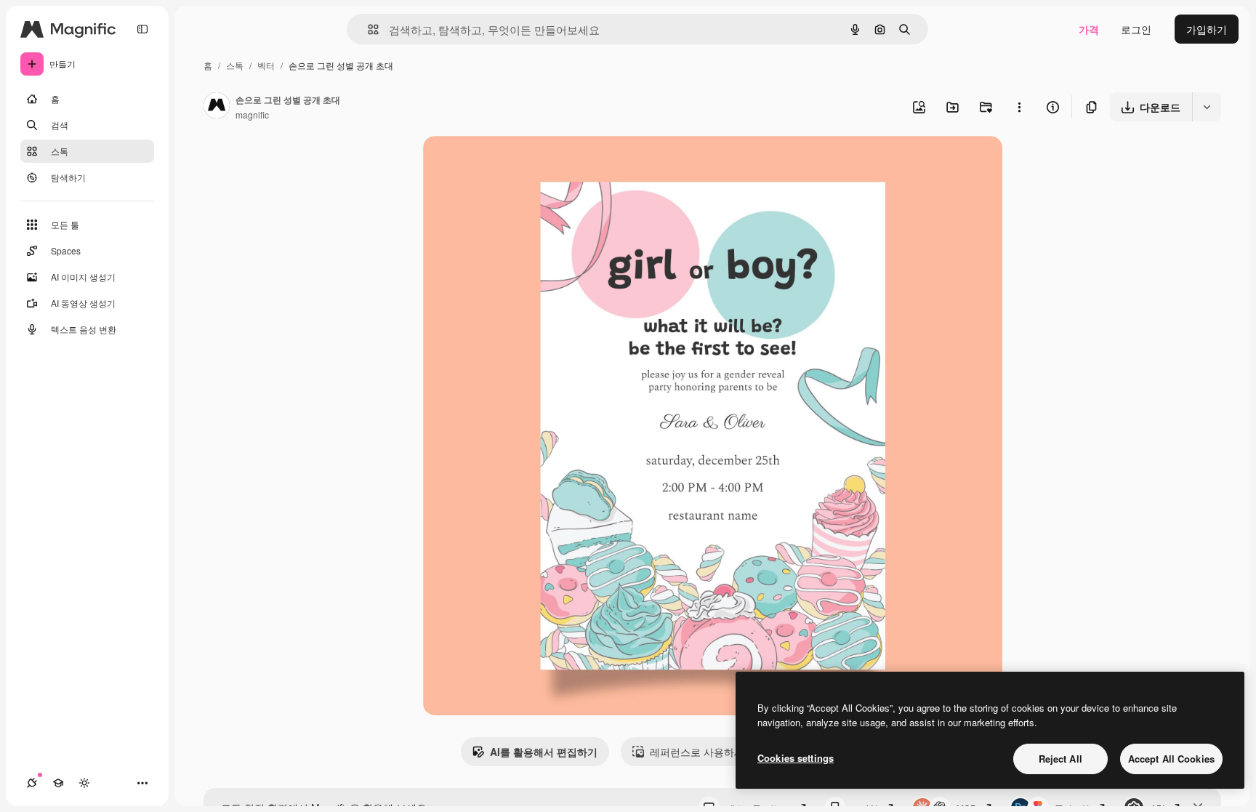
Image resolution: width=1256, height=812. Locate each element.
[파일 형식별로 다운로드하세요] (1206, 106)
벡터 (266, 65)
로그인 (1136, 29)
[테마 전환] (84, 783)
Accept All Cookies (1171, 758)
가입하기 (1206, 29)
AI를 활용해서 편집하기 (543, 751)
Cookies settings (795, 758)
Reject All (1060, 758)
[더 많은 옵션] (1019, 106)
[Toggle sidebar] (142, 29)
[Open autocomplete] (367, 29)
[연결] (32, 783)
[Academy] (58, 783)
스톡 (234, 65)
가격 (1089, 29)
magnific (252, 114)
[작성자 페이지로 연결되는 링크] (217, 106)
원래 (507, 164)
